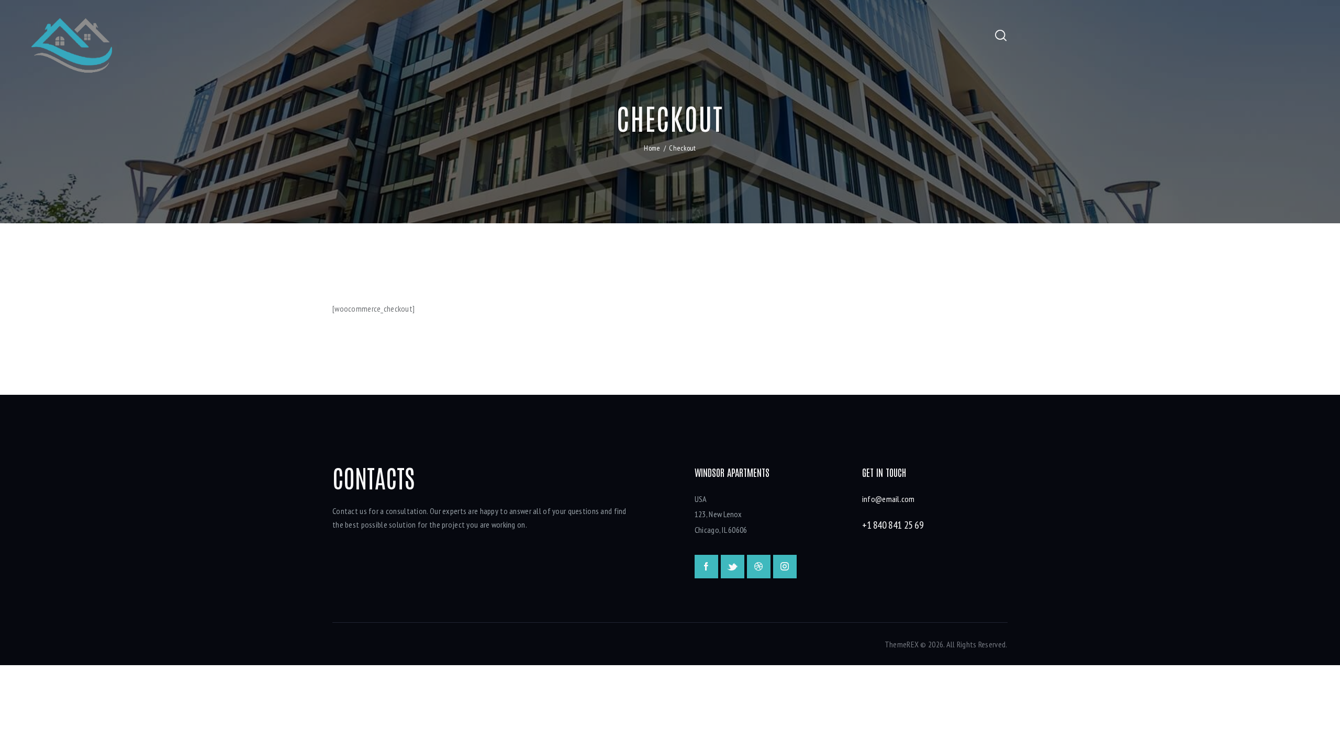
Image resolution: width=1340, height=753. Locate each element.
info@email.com (888, 499)
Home (652, 148)
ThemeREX (902, 644)
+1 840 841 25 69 (893, 525)
